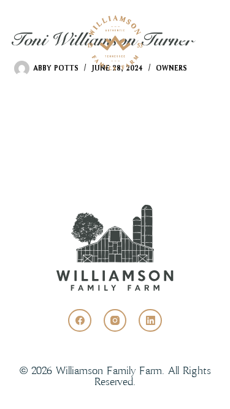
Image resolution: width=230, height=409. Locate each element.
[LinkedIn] (150, 320)
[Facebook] (79, 320)
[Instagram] (115, 320)
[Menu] (198, 42)
